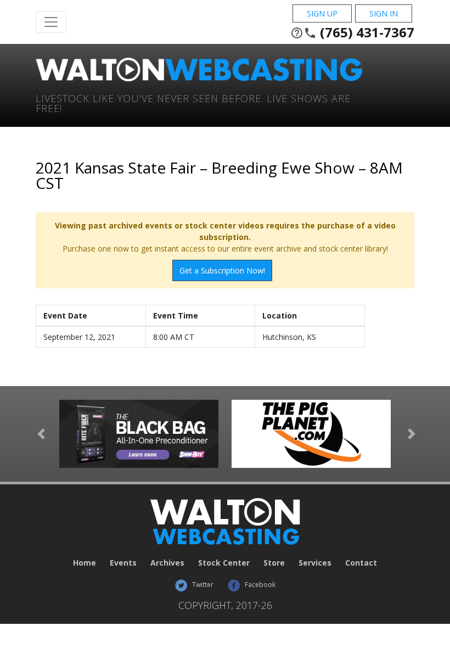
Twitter (201, 584)
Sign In (383, 13)
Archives (167, 562)
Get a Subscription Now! (222, 270)
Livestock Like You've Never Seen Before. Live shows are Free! (193, 102)
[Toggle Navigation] (51, 22)
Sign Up (322, 13)
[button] (41, 434)
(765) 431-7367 (352, 32)
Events (123, 562)
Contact (361, 562)
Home (84, 562)
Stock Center (224, 562)
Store (274, 562)
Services (315, 562)
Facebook (259, 584)
